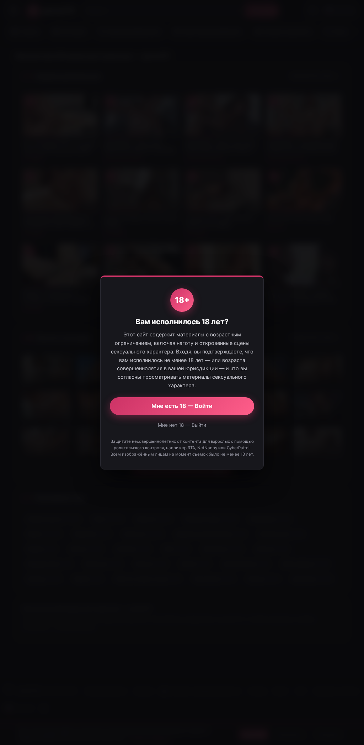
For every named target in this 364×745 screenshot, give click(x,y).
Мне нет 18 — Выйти (182, 425)
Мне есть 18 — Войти (182, 405)
